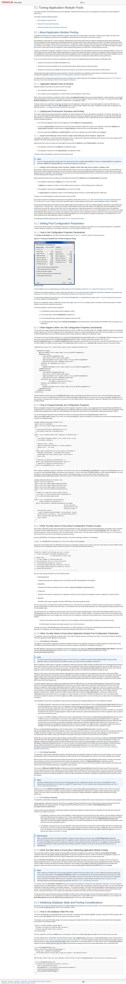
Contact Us (10, 981)
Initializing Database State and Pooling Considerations (52, 27)
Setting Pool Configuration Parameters (48, 24)
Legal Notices (17, 981)
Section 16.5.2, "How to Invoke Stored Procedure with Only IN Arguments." (60, 940)
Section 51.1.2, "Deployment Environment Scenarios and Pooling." (58, 107)
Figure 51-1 (78, 235)
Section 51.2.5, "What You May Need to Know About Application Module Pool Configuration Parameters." (64, 294)
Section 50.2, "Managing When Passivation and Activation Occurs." (75, 75)
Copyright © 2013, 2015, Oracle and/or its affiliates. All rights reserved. (18, 983)
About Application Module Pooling (47, 20)
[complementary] (41, 981)
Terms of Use (24, 981)
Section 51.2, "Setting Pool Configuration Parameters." (99, 289)
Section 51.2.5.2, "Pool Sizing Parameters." (73, 218)
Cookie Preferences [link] (41, 981)
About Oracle (4, 981)
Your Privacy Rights (32, 981)
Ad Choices (48, 981)
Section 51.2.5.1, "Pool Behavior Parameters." (86, 880)
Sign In (83, 2)
